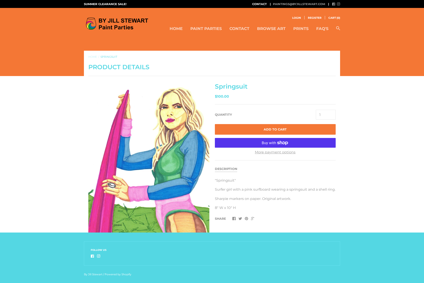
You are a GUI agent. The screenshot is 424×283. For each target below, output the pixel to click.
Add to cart (275, 129)
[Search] (338, 30)
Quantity (223, 115)
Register (315, 17)
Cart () (334, 17)
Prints (301, 28)
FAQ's (322, 28)
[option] (148, 157)
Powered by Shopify (118, 274)
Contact (239, 28)
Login (296, 17)
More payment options (275, 152)
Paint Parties (206, 28)
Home (176, 28)
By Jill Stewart (93, 274)
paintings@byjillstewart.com (299, 4)
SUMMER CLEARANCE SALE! (105, 4)
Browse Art (271, 28)
